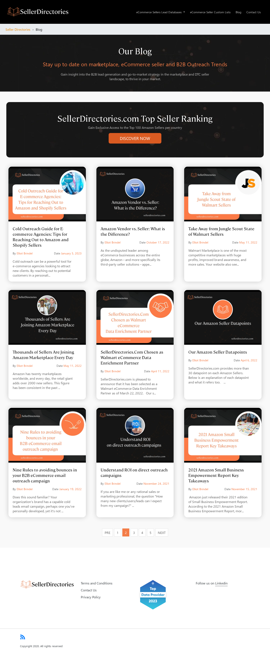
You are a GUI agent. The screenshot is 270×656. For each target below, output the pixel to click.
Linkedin (221, 583)
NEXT (162, 532)
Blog (238, 12)
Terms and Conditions (96, 583)
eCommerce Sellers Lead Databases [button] (159, 12)
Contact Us (253, 12)
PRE (107, 532)
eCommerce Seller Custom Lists (210, 12)
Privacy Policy (91, 597)
